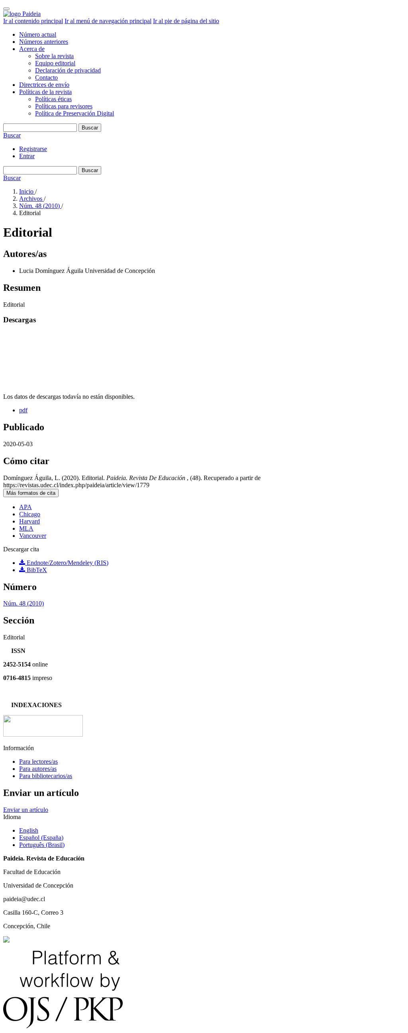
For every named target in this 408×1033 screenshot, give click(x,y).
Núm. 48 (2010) (40, 205)
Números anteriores (43, 41)
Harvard (29, 521)
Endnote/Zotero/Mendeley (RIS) (66, 562)
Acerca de (32, 48)
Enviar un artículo (25, 809)
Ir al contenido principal (33, 21)
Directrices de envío (44, 84)
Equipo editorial (55, 63)
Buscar (90, 128)
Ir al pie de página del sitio (186, 21)
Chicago (29, 514)
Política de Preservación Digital (74, 113)
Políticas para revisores (63, 106)
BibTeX (36, 569)
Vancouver (32, 535)
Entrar (27, 156)
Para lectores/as (38, 761)
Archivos (31, 198)
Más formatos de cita (30, 493)
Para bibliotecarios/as (45, 775)
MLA (26, 528)
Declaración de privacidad (68, 70)
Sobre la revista (54, 56)
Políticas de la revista (45, 91)
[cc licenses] (6, 940)
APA (25, 507)
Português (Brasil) (42, 844)
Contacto (46, 77)
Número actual (37, 34)
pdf (23, 410)
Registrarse (33, 148)
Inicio (27, 191)
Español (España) (41, 837)
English (28, 830)
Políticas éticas (53, 99)
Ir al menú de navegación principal (108, 21)
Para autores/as (38, 768)
